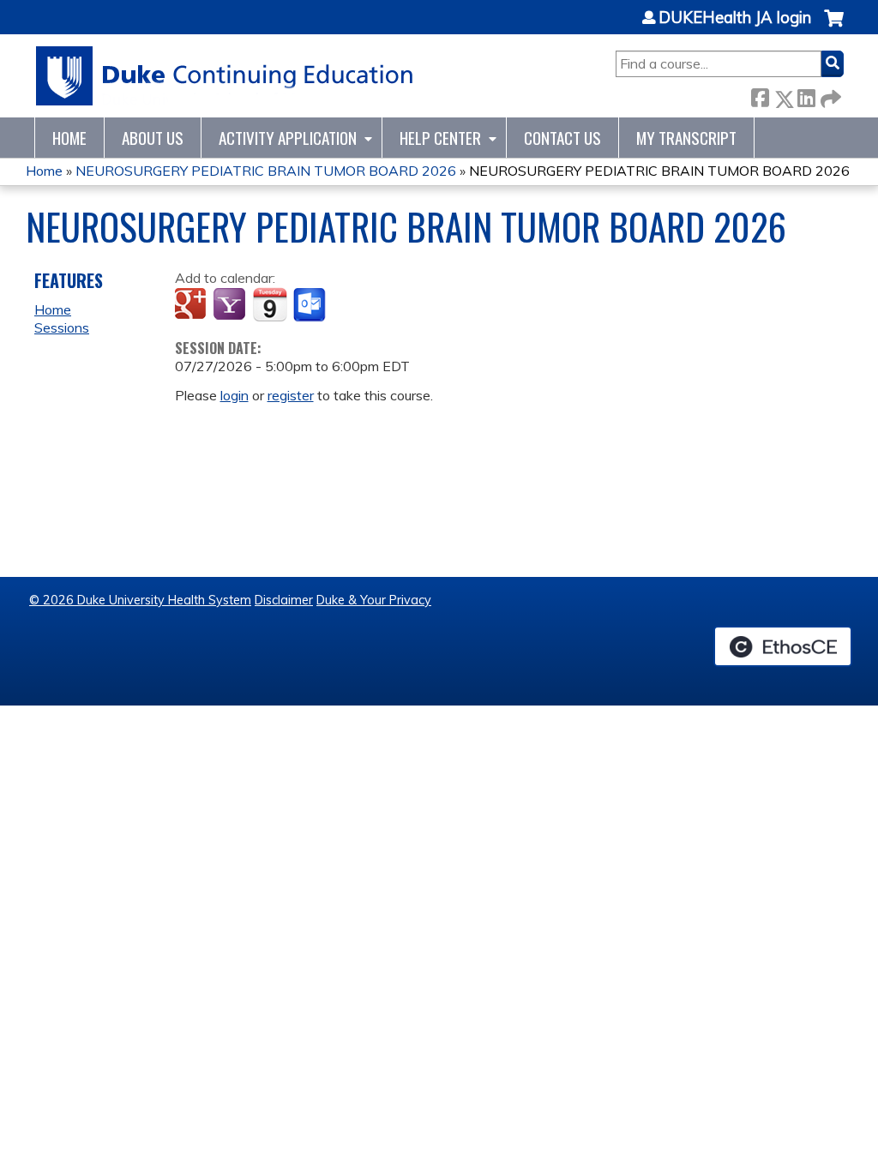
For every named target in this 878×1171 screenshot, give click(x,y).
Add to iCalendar (269, 304)
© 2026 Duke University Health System (140, 600)
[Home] (225, 75)
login (234, 395)
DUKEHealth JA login (734, 18)
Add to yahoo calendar (231, 305)
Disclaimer (284, 600)
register (291, 395)
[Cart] (834, 27)
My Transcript (686, 137)
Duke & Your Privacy (373, 600)
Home (69, 137)
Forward (829, 95)
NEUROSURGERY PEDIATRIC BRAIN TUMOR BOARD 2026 (265, 170)
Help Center (440, 137)
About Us (152, 137)
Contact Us (562, 137)
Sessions (61, 327)
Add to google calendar (192, 305)
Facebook (759, 95)
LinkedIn (806, 95)
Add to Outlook (310, 305)
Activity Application (288, 137)
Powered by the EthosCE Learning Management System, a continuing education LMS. (782, 646)
